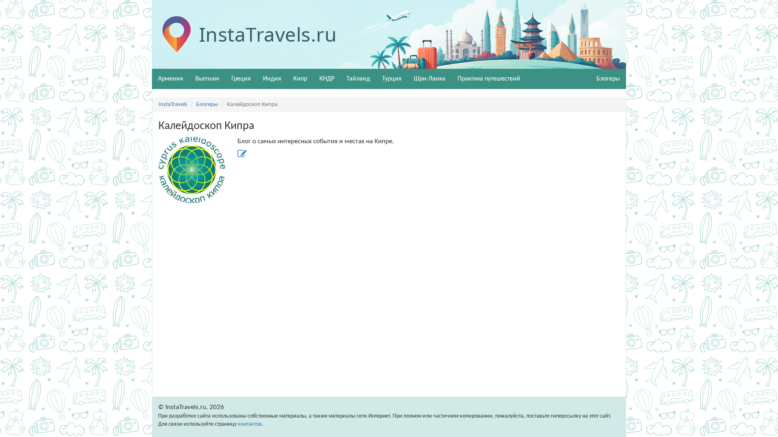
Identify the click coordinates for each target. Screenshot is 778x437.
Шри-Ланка (429, 79)
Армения (170, 79)
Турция (392, 79)
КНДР (326, 79)
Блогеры (207, 105)
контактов (250, 424)
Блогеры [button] (608, 79)
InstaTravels (172, 105)
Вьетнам (207, 79)
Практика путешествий (488, 79)
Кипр (300, 79)
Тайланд (358, 79)
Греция (241, 79)
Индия (272, 79)
